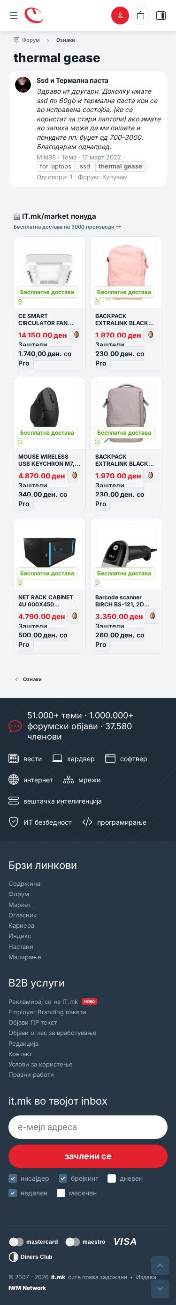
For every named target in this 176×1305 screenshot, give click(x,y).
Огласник (22, 915)
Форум (18, 894)
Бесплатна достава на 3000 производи (65, 226)
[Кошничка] (140, 15)
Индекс (19, 935)
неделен (34, 1193)
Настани (20, 946)
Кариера (21, 925)
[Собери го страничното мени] (14, 16)
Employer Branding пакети (47, 1012)
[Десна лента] (161, 15)
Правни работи (31, 1074)
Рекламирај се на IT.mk (51, 1001)
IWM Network (27, 1287)
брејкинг (84, 1178)
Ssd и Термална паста (72, 80)
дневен (131, 1178)
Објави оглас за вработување (52, 1032)
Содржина (24, 883)
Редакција (23, 1043)
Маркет (19, 904)
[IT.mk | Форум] (33, 16)
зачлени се (88, 1156)
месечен (83, 1193)
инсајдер (35, 1178)
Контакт (20, 1054)
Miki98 (46, 157)
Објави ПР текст (32, 1022)
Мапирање (24, 957)
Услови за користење (40, 1064)
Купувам (115, 177)
